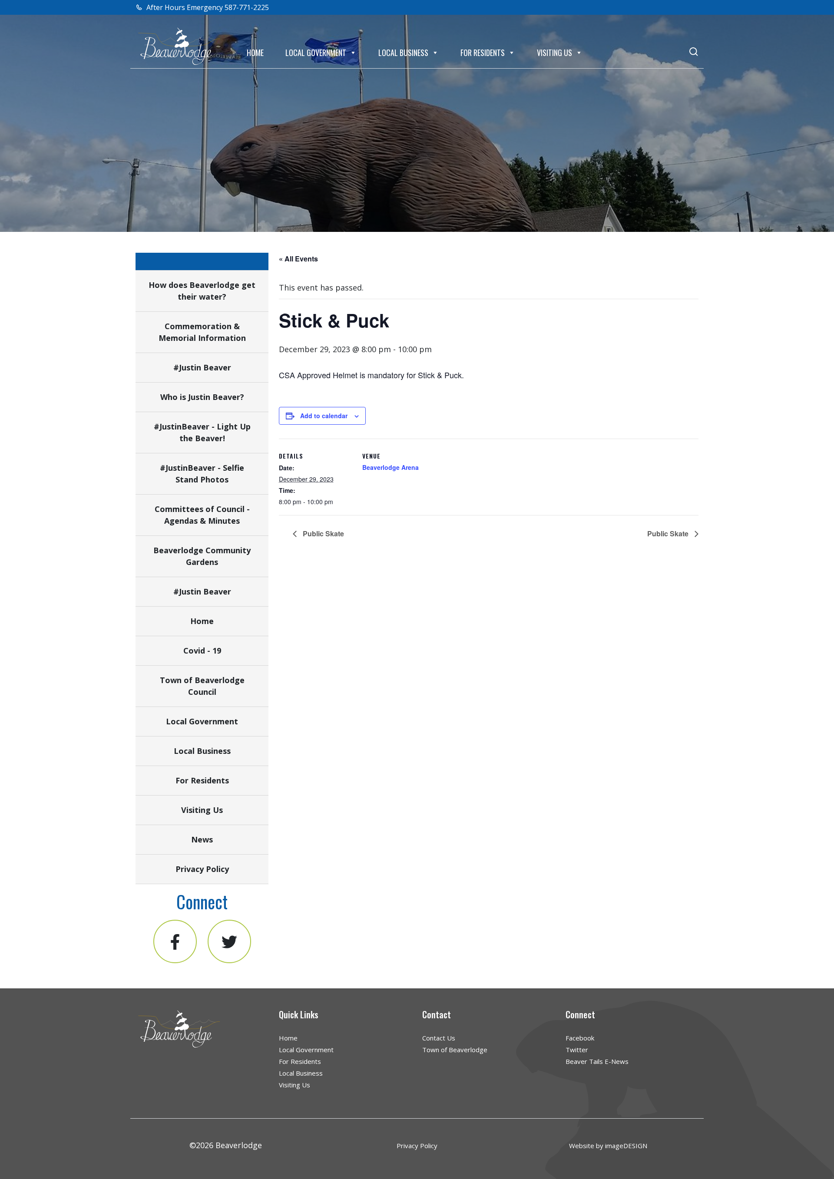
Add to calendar (324, 415)
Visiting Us (554, 52)
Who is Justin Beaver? (202, 397)
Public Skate (322, 533)
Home (255, 52)
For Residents (482, 52)
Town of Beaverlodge (454, 1049)
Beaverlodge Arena (390, 467)
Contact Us (438, 1038)
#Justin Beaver (202, 367)
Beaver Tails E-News (597, 1061)
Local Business (403, 52)
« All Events (298, 259)
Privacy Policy (202, 869)
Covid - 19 (202, 650)
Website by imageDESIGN (608, 1145)
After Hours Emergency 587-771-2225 (207, 7)
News (202, 839)
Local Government (315, 52)
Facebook (580, 1038)
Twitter (577, 1049)
